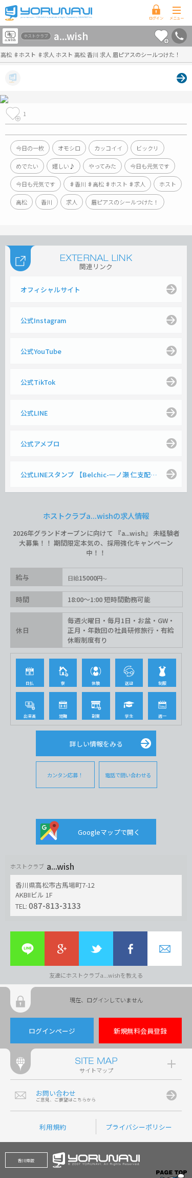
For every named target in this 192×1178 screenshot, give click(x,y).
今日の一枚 (30, 148)
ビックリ (147, 148)
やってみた (102, 166)
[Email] (164, 948)
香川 (46, 202)
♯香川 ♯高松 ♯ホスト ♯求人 (107, 184)
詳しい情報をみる (96, 744)
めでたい (27, 166)
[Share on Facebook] (130, 948)
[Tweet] (96, 948)
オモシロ (69, 148)
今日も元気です (149, 166)
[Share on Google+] (62, 948)
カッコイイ (108, 148)
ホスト (167, 184)
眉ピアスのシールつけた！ (125, 202)
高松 (21, 202)
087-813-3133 (55, 905)
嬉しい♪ (63, 166)
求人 (71, 202)
